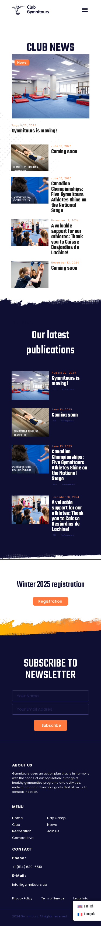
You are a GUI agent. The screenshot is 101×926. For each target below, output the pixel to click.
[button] (85, 10)
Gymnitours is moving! (34, 131)
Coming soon (64, 151)
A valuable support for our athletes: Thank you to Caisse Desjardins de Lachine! (67, 239)
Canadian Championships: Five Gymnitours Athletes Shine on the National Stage (68, 197)
